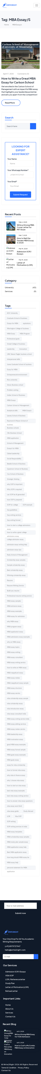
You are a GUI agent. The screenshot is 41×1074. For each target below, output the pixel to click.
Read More (10, 103)
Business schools (13, 428)
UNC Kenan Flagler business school (19, 354)
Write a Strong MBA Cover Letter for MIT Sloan (25, 227)
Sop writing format (13, 520)
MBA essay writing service (16, 662)
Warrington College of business (18, 328)
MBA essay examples (14, 611)
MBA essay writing (13, 652)
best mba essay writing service (17, 796)
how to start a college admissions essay (18, 526)
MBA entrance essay (14, 606)
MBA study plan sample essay (17, 842)
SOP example (27, 505)
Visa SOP (18, 816)
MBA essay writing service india (18, 719)
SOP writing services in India (17, 827)
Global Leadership (13, 453)
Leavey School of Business (16, 416)
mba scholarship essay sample (17, 698)
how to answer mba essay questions (20, 801)
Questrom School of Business (17, 469)
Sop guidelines (12, 510)
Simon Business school (15, 385)
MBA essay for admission (16, 616)
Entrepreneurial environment (17, 375)
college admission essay (15, 539)
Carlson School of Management (18, 405)
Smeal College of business (16, 344)
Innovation (23, 349)
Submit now (20, 913)
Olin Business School (14, 433)
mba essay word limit (14, 806)
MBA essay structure (14, 688)
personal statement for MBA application (17, 868)
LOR (8, 816)
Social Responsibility (14, 459)
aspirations (27, 323)
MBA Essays (11, 400)
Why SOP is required (14, 489)
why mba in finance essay (16, 775)
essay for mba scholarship (16, 765)
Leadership (10, 349)
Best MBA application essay (17, 852)
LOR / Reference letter (15, 979)
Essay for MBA (12, 369)
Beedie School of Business (16, 464)
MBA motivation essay (15, 739)
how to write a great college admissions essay (17, 533)
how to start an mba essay (16, 785)
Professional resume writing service (19, 596)
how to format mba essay (16, 770)
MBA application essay (15, 632)
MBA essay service (13, 693)
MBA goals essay (13, 760)
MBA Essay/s (26, 410)
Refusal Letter (11, 991)
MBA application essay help (16, 847)
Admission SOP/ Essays (24, 252)
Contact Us (10, 1016)
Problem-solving (12, 390)
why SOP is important (14, 484)
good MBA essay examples (16, 744)
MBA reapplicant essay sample (17, 683)
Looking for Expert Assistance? (20, 150)
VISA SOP (9, 975)
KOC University (12, 313)
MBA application (13, 438)
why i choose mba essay (15, 780)
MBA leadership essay (14, 734)
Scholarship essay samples (16, 560)
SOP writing (11, 821)
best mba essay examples (16, 791)
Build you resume (13, 591)
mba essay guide (13, 811)
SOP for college (12, 505)
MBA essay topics (13, 647)
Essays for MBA (12, 323)
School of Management (15, 443)
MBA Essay (11, 334)
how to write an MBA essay (16, 668)
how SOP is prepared (14, 500)
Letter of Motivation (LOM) (25, 264)
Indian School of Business (16, 395)
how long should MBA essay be (18, 857)
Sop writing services (14, 515)
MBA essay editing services (16, 724)
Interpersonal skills (13, 359)
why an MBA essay (13, 642)
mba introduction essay (15, 709)
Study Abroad (28, 811)
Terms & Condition (8, 1067)
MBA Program (25, 334)
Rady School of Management (17, 555)
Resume (10, 580)
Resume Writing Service (15, 586)
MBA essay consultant (15, 657)
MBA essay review (13, 678)
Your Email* (12, 181)
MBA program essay (14, 627)
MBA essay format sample (16, 750)
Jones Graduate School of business (19, 364)
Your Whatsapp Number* (18, 170)
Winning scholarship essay (16, 575)
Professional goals (13, 339)
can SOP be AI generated (16, 494)
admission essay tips (14, 550)
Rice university (12, 380)
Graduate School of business (17, 318)
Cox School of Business (15, 474)
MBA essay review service (16, 729)
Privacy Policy (23, 1067)
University (9, 287)
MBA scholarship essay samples (18, 837)
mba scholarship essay (15, 703)
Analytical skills (12, 410)
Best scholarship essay (15, 570)
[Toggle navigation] (36, 5)
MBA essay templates (14, 832)
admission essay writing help (17, 544)
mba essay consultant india (16, 714)
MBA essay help (12, 862)
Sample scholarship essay (16, 565)
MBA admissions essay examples (18, 637)
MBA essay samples (14, 601)
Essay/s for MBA (13, 448)
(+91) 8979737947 (12, 946)
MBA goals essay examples (16, 755)
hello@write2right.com (15, 950)
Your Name (12, 159)
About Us (9, 1009)
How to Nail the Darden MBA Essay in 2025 (25, 240)
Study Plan (10, 983)
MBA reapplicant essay (15, 673)
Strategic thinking (13, 479)
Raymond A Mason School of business (17, 421)
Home (6, 25)
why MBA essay (12, 621)
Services (9, 291)
